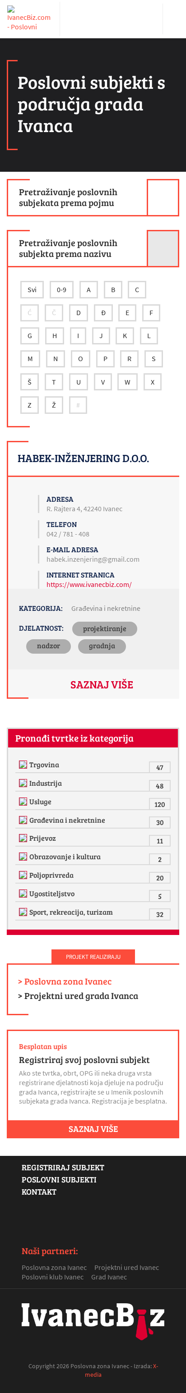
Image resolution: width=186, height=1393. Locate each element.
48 (160, 785)
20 (160, 877)
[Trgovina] (24, 765)
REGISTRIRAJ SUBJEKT (63, 1167)
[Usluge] (24, 801)
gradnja (102, 645)
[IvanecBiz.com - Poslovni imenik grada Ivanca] (29, 18)
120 (159, 804)
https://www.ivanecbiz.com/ (89, 584)
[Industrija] (24, 783)
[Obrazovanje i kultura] (24, 856)
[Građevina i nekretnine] (24, 820)
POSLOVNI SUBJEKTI (59, 1179)
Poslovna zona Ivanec (54, 1267)
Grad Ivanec (109, 1276)
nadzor (48, 645)
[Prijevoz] (24, 838)
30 (160, 822)
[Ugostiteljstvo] (24, 893)
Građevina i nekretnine (105, 608)
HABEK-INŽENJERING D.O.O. (83, 457)
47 (159, 767)
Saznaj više (101, 684)
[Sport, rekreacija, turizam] (24, 912)
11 (160, 840)
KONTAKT (39, 1191)
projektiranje (104, 628)
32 (159, 914)
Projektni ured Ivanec (126, 1267)
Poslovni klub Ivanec (53, 1276)
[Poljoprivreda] (24, 875)
